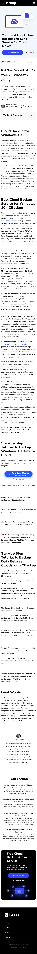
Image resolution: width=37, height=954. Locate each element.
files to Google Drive (9, 281)
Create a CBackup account (17, 485)
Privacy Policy (14, 947)
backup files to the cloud (13, 166)
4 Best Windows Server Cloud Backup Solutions (18, 831)
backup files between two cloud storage (17, 301)
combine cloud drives (16, 344)
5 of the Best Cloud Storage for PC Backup (18, 785)
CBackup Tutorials (10, 61)
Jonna (10, 104)
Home (2, 61)
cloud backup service (9, 221)
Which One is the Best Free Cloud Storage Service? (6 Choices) (18, 814)
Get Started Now (13, 53)
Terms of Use (22, 947)
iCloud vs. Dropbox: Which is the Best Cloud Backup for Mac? (18, 800)
